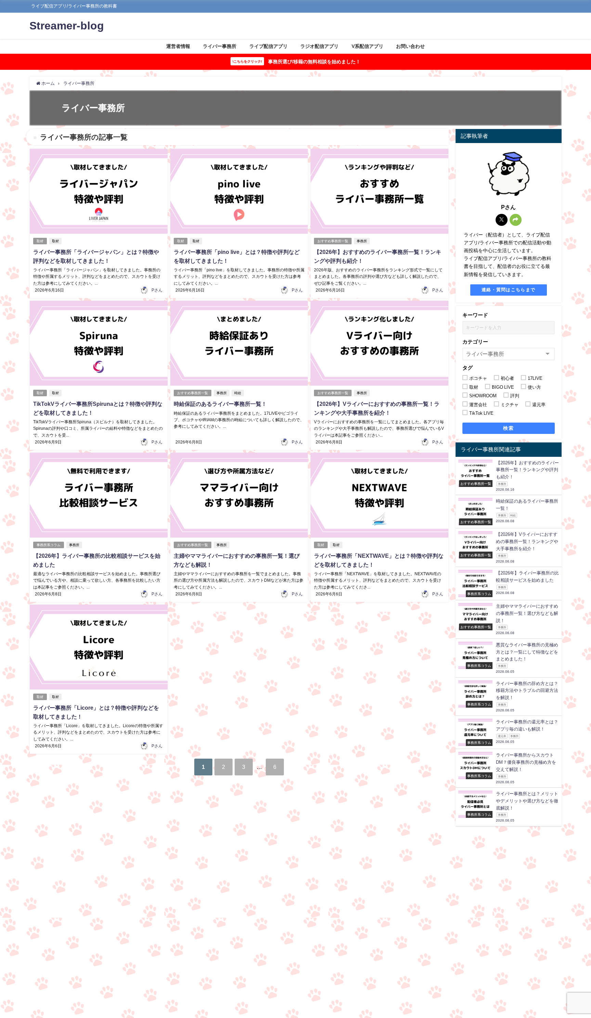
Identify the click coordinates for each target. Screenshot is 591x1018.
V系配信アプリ (367, 46)
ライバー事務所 (219, 46)
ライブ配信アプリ (268, 46)
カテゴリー (475, 341)
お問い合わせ (410, 46)
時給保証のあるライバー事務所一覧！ (220, 404)
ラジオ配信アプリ (319, 46)
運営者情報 (178, 46)
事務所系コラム (49, 544)
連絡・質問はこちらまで (508, 289)
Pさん (157, 290)
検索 (508, 428)
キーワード (475, 315)
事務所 (362, 241)
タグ (467, 367)
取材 (40, 241)
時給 (237, 393)
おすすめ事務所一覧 (332, 241)
